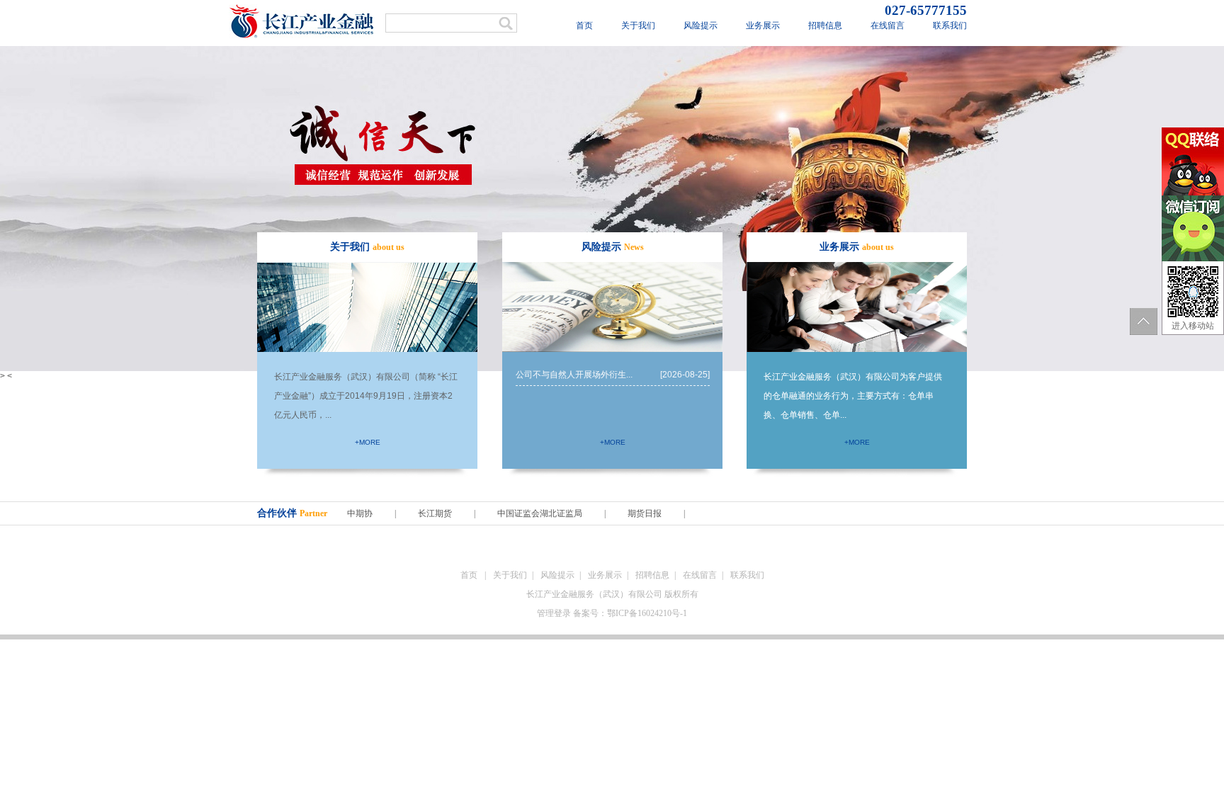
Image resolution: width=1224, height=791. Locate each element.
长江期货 (435, 513)
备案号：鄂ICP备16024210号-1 (630, 613)
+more (367, 442)
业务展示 (763, 25)
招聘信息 (825, 25)
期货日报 (644, 513)
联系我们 (950, 25)
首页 (584, 25)
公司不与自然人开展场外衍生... (613, 375)
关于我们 (638, 25)
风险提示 (701, 25)
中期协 (361, 513)
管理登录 (554, 613)
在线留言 (888, 25)
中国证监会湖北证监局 (539, 513)
